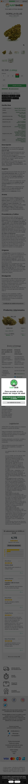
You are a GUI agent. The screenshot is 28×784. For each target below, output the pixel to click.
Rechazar (17, 781)
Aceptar (11, 781)
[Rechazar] (26, 779)
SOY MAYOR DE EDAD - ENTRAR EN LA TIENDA (13, 398)
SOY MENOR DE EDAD (13, 402)
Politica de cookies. (15, 779)
